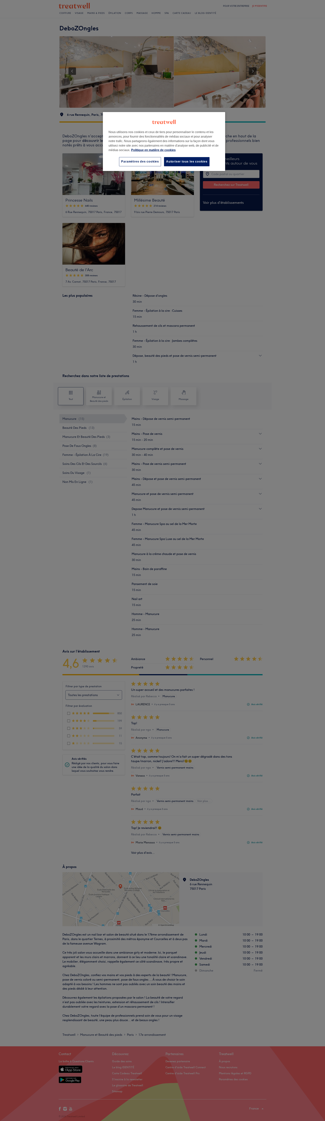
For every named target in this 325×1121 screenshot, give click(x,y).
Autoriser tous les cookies (186, 161)
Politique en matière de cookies (153, 150)
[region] (164, 141)
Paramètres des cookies (140, 161)
